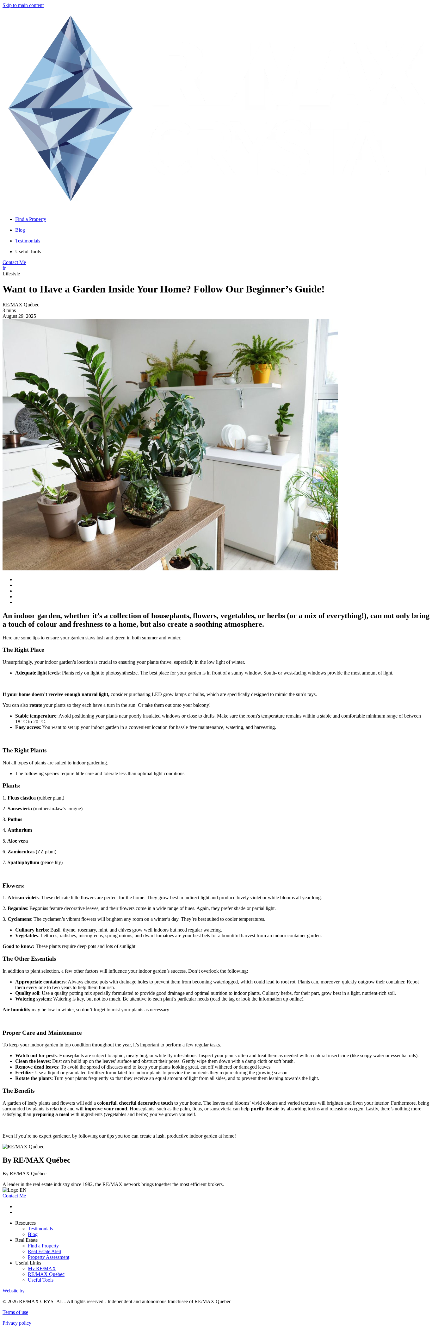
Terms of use (15, 1312)
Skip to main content (23, 5)
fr (4, 268)
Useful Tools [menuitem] (28, 251)
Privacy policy (17, 1323)
